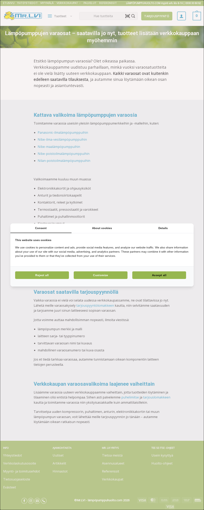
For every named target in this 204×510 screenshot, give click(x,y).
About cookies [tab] (102, 228)
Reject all (42, 275)
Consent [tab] (41, 228)
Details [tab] (163, 228)
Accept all (159, 275)
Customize (100, 275)
